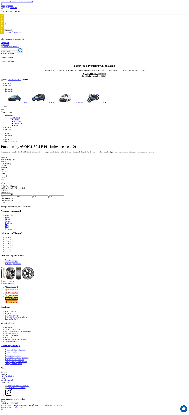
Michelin (8, 225)
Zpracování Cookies (12, 319)
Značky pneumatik (11, 335)
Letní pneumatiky (11, 260)
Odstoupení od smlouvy (13, 356)
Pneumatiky (9, 91)
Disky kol (8, 337)
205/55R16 (9, 239)
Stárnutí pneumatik (11, 333)
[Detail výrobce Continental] (11, 291)
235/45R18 (9, 247)
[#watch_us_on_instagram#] (8, 395)
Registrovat (5, 43)
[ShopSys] (11, 407)
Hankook (8, 223)
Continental (9, 215)
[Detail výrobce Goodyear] (11, 299)
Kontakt (8, 83)
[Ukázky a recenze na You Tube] (17, 386)
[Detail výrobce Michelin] (11, 296)
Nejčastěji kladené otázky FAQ (16, 317)
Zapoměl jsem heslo (14, 32)
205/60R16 (9, 243)
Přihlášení (13, 8)
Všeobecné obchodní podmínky (16, 350)
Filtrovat (4, 190)
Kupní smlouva (10, 354)
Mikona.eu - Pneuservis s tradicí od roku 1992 (17, 2)
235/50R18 (9, 249)
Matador (8, 219)
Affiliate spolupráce (12, 315)
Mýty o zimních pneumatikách (15, 339)
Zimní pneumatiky (11, 262)
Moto (104, 102)
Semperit (8, 221)
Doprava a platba (11, 352)
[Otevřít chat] (183, 408)
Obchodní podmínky (10, 345)
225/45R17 (9, 241)
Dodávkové (78, 102)
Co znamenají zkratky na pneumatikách (18, 331)
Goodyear (8, 229)
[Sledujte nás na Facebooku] (15, 388)
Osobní (27, 102)
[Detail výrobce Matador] (11, 293)
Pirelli (7, 227)
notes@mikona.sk (7, 380)
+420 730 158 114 (14, 80)
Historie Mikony (11, 311)
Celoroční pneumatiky (13, 264)
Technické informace (12, 329)
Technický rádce (8, 323)
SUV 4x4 (52, 102)
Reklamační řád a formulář (14, 360)
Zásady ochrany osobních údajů (16, 362)
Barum (7, 217)
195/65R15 (9, 237)
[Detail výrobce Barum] (11, 287)
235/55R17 (9, 245)
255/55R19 (9, 251)
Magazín (8, 85)
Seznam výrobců (11, 341)
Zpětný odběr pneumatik (13, 364)
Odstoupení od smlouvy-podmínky (17, 358)
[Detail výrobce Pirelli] (11, 303)
